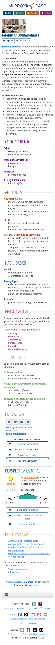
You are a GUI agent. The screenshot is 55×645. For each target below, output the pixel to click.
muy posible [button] (30, 477)
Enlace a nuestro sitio (19, 618)
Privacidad (27, 634)
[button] (39, 378)
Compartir (23, 40)
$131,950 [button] (44, 502)
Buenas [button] (11, 484)
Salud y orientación (18, 569)
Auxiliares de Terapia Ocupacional (25, 547)
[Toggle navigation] (6, 594)
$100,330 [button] (27, 490)
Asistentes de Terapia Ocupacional (26, 544)
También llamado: (11, 46)
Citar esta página (37, 618)
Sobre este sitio (14, 634)
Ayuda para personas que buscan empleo (21, 608)
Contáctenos (46, 608)
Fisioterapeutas (16, 550)
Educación (13, 572)
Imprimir (9, 40)
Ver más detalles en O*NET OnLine (24, 581)
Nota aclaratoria (40, 634)
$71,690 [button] (10, 502)
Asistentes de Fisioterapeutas (23, 540)
